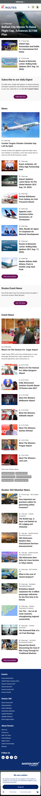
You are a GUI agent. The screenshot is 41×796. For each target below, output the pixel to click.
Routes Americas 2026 (24, 477)
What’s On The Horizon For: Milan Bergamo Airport (29, 370)
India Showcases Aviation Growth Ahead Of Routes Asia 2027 (29, 385)
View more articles (9, 276)
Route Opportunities (7, 719)
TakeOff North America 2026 (10, 681)
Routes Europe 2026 (21, 480)
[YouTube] (15, 757)
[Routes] (8, 7)
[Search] (29, 7)
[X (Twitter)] (7, 757)
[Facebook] (11, 757)
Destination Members (8, 711)
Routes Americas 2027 (8, 684)
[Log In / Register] (38, 7)
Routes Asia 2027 (6, 686)
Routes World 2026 (7, 678)
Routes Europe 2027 (7, 689)
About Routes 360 (7, 702)
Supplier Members (7, 714)
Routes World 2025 (8, 473)
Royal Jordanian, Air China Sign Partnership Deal (29, 167)
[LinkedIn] (3, 757)
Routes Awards (6, 692)
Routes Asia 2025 (21, 473)
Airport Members (6, 708)
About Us (4, 730)
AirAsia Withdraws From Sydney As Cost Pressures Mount (28, 199)
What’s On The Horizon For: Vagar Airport (19, 350)
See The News (20, 303)
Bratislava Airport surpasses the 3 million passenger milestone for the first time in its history (29, 594)
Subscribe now (20, 97)
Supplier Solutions (7, 716)
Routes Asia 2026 (7, 480)
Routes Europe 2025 (8, 477)
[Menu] (33, 7)
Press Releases (6, 738)
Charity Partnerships (7, 743)
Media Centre (5, 741)
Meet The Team (6, 735)
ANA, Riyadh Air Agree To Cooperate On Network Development (29, 231)
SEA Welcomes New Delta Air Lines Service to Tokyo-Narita (29, 560)
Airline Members (6, 705)
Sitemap (4, 746)
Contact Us (4, 732)
